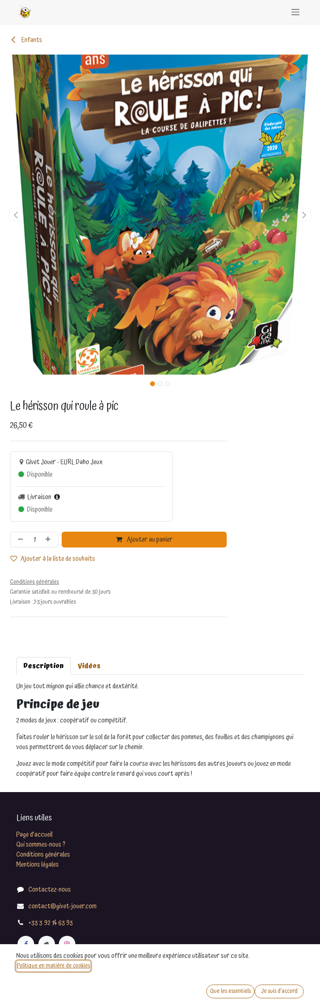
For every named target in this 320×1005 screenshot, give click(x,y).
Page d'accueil (34, 834)
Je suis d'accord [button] (279, 991)
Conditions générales (43, 854)
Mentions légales (37, 864)
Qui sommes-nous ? (40, 844)
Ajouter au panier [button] (148, 539)
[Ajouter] (49, 539)
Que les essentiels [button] (230, 991)
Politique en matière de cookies (53, 965)
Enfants (31, 40)
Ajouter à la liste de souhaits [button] (57, 558)
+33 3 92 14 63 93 (50, 923)
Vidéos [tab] (89, 665)
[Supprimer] (18, 539)
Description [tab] (43, 665)
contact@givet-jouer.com (62, 906)
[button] (16, 214)
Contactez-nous (49, 889)
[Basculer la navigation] (295, 11)
